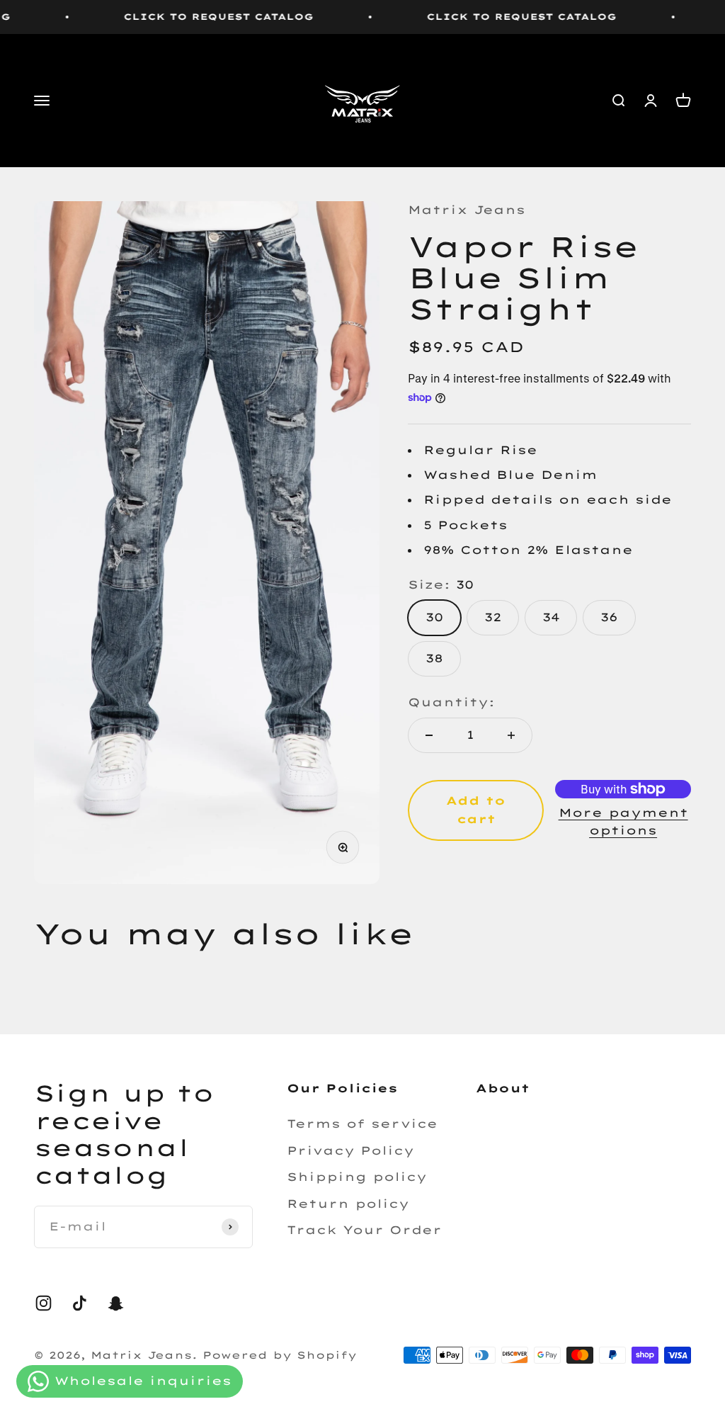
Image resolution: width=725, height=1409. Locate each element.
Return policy (348, 1203)
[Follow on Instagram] (43, 1303)
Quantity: (451, 702)
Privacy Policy (350, 1150)
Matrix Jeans (466, 210)
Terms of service (362, 1123)
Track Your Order (364, 1230)
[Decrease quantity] (429, 735)
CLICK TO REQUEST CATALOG (197, 16)
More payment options (623, 821)
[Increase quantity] (511, 735)
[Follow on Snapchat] (115, 1303)
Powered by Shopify (279, 1355)
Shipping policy (357, 1177)
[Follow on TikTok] (79, 1303)
